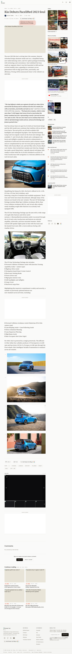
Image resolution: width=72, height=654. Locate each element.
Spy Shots (38, 637)
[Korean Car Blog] (30, 2)
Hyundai (38, 630)
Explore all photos (52, 31)
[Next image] (43, 488)
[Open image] (25, 488)
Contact (25, 632)
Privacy (5, 652)
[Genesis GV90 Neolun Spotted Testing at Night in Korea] (52, 15)
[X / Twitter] (55, 223)
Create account (28, 559)
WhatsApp (27, 465)
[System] (66, 2)
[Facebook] (52, 223)
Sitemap (25, 637)
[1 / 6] (10, 504)
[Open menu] (69, 2)
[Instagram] (49, 223)
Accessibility (27, 652)
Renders (38, 644)
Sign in (20, 559)
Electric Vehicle (39, 639)
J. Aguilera (38, 650)
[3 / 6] (30, 504)
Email (6, 468)
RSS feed (25, 635)
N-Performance (39, 642)
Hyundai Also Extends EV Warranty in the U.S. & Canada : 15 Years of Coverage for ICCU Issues (13, 607)
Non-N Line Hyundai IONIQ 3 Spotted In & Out (32, 586)
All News (10, 8)
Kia (54, 119)
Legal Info (19, 652)
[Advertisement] (25, 90)
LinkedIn (20, 465)
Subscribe (65, 634)
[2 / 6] (20, 504)
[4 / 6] (40, 504)
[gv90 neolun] (52, 25)
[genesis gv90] (63, 25)
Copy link (12, 468)
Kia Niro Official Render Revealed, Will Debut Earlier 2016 (35, 606)
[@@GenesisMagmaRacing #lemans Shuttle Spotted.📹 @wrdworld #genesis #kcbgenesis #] (57, 108)
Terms (56, 637)
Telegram (34, 465)
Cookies (10, 652)
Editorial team (26, 630)
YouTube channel (27, 639)
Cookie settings (48, 652)
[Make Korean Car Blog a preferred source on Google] (61, 223)
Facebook (14, 465)
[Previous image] (7, 488)
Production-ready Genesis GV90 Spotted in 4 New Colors (12, 586)
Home (5, 8)
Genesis (38, 635)
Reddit (40, 465)
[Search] (62, 2)
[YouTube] (58, 223)
